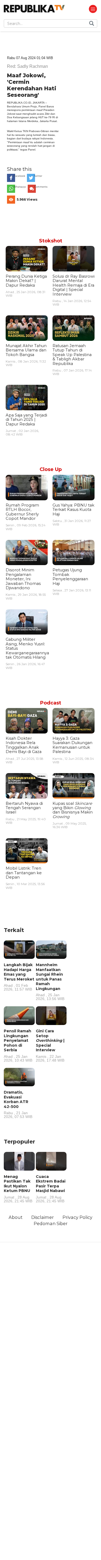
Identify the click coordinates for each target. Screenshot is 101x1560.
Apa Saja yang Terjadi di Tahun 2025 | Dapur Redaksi (26, 420)
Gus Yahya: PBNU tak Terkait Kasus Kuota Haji (73, 510)
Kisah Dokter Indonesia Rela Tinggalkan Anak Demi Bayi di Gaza (23, 745)
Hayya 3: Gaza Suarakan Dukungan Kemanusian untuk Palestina (72, 745)
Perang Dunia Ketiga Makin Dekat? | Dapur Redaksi (26, 281)
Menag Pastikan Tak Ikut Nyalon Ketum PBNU (18, 1188)
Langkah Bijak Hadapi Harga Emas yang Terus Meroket (19, 976)
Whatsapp (20, 186)
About (16, 1217)
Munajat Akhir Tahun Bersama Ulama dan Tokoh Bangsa (26, 350)
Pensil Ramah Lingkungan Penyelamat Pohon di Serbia (18, 1045)
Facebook (19, 176)
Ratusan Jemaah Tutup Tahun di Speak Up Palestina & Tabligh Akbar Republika (72, 354)
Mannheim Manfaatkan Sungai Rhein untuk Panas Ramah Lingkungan (50, 981)
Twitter (38, 176)
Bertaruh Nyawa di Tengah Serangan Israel (24, 808)
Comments (40, 186)
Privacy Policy (77, 1217)
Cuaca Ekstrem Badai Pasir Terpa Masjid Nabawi (50, 1188)
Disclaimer (42, 1217)
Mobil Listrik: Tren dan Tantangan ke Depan (24, 873)
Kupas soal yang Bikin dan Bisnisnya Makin (73, 810)
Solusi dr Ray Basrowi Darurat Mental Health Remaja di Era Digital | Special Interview (74, 285)
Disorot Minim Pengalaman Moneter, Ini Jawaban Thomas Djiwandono (23, 579)
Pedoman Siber (51, 1223)
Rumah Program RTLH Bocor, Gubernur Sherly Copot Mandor (22, 512)
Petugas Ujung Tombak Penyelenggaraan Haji (70, 577)
